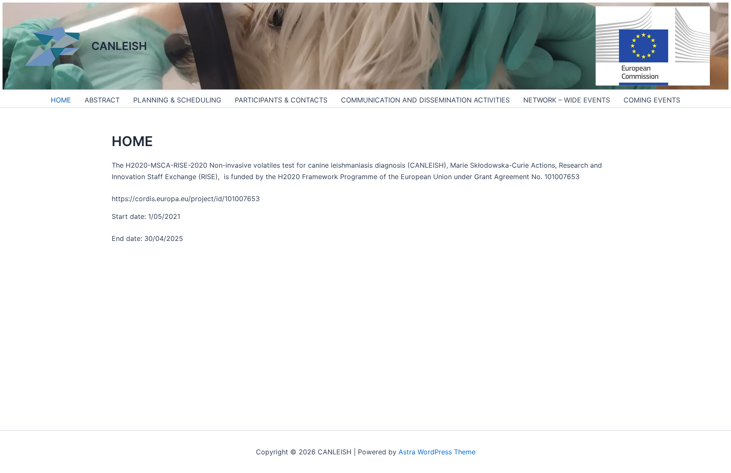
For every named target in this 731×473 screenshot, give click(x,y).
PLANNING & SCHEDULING (177, 100)
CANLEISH (119, 46)
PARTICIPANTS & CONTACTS (281, 100)
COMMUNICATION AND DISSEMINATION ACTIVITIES (425, 100)
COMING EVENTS (652, 100)
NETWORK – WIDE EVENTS (566, 100)
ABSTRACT (102, 100)
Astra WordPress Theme (436, 452)
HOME (61, 100)
